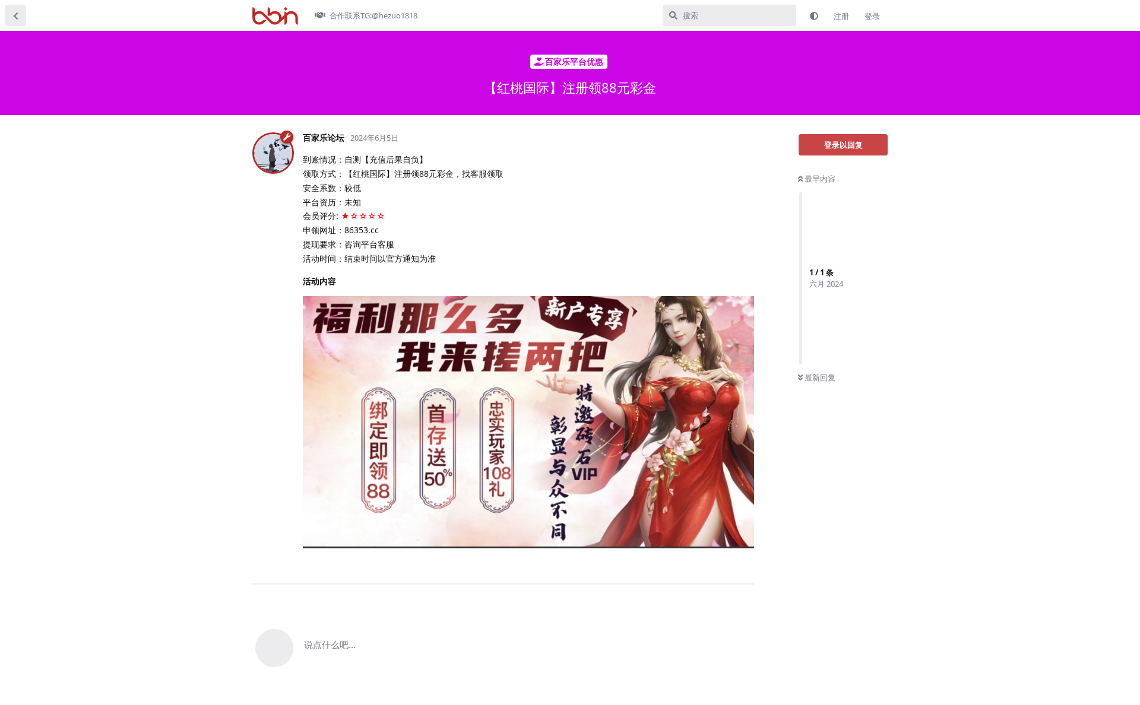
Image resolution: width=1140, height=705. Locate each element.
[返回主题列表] (15, 15)
